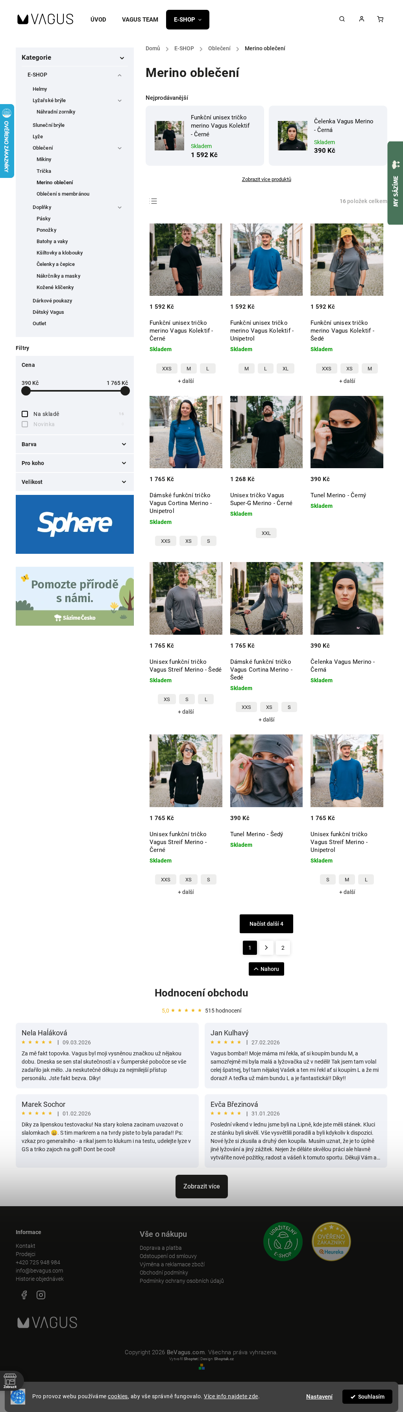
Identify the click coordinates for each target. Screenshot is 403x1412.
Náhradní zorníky (56, 112)
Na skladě (78, 414)
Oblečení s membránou (63, 194)
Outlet (39, 323)
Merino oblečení (55, 182)
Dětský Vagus (48, 312)
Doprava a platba (161, 1248)
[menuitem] (102, 19)
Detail (208, 312)
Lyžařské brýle (49, 100)
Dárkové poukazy (52, 301)
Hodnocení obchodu (201, 993)
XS (349, 369)
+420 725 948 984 (38, 1262)
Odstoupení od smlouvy (168, 1256)
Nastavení (319, 1396)
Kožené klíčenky (55, 287)
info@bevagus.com (39, 1270)
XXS (167, 369)
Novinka (78, 424)
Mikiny (44, 159)
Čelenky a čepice (56, 264)
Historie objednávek (40, 1279)
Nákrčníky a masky (58, 276)
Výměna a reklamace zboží (172, 1264)
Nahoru (270, 969)
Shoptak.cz (224, 1359)
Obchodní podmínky (164, 1272)
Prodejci (25, 1254)
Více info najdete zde (231, 1396)
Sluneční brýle (49, 125)
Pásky (44, 219)
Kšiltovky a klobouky (60, 253)
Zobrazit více (201, 1186)
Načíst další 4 (266, 924)
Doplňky (42, 207)
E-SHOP (38, 74)
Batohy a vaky (52, 241)
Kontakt (25, 1246)
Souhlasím (371, 1397)
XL (285, 369)
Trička (44, 171)
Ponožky (46, 230)
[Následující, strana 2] (266, 948)
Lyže (38, 136)
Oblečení (43, 148)
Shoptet (191, 1359)
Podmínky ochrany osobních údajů (182, 1281)
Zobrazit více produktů (266, 179)
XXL (266, 533)
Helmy (40, 89)
